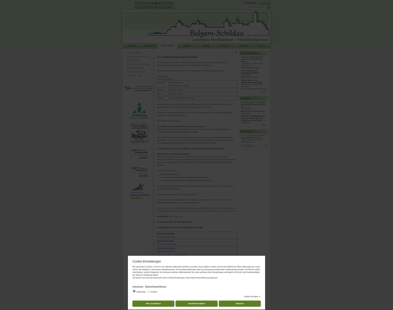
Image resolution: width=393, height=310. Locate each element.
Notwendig (141, 292)
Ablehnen (239, 303)
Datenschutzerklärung (155, 286)
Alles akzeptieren (153, 303)
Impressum (137, 286)
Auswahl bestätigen (196, 303)
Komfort (153, 292)
